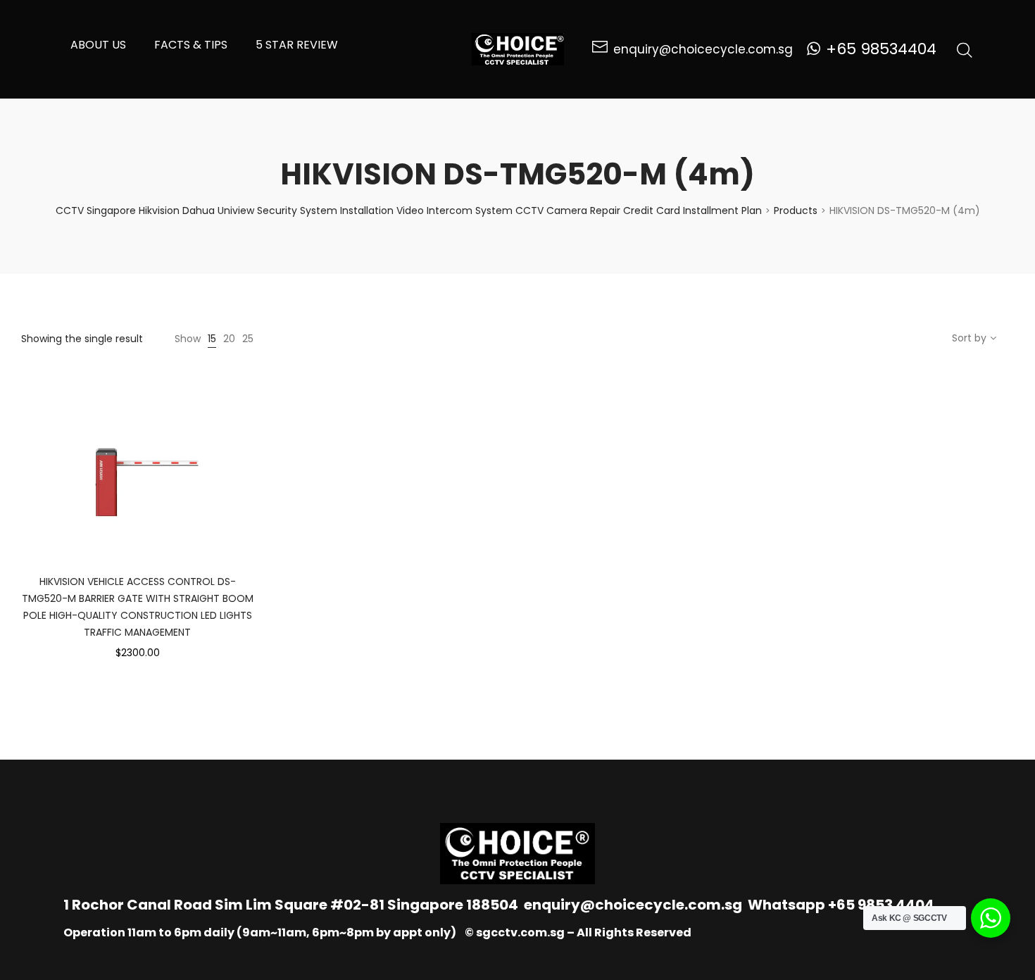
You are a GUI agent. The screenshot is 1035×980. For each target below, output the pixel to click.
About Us (98, 45)
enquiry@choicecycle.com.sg (633, 905)
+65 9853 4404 (881, 905)
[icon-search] (964, 49)
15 (212, 339)
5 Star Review (297, 45)
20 (229, 339)
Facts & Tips (190, 45)
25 (247, 339)
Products (795, 210)
